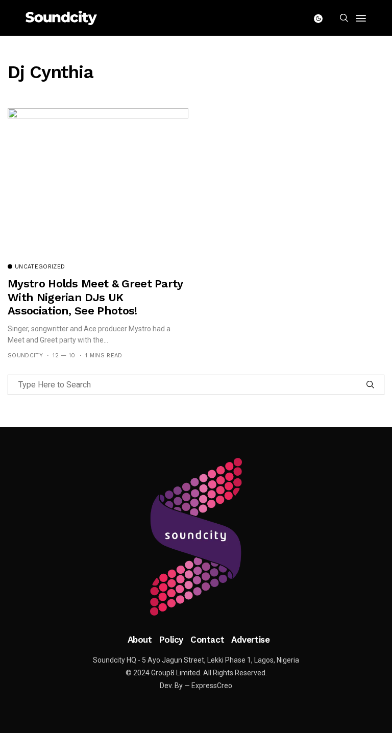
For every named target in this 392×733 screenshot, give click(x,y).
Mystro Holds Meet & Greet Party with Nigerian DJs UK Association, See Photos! (95, 297)
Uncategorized (40, 267)
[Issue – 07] (196, 537)
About (140, 639)
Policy (171, 639)
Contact (207, 639)
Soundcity (25, 355)
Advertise (250, 639)
